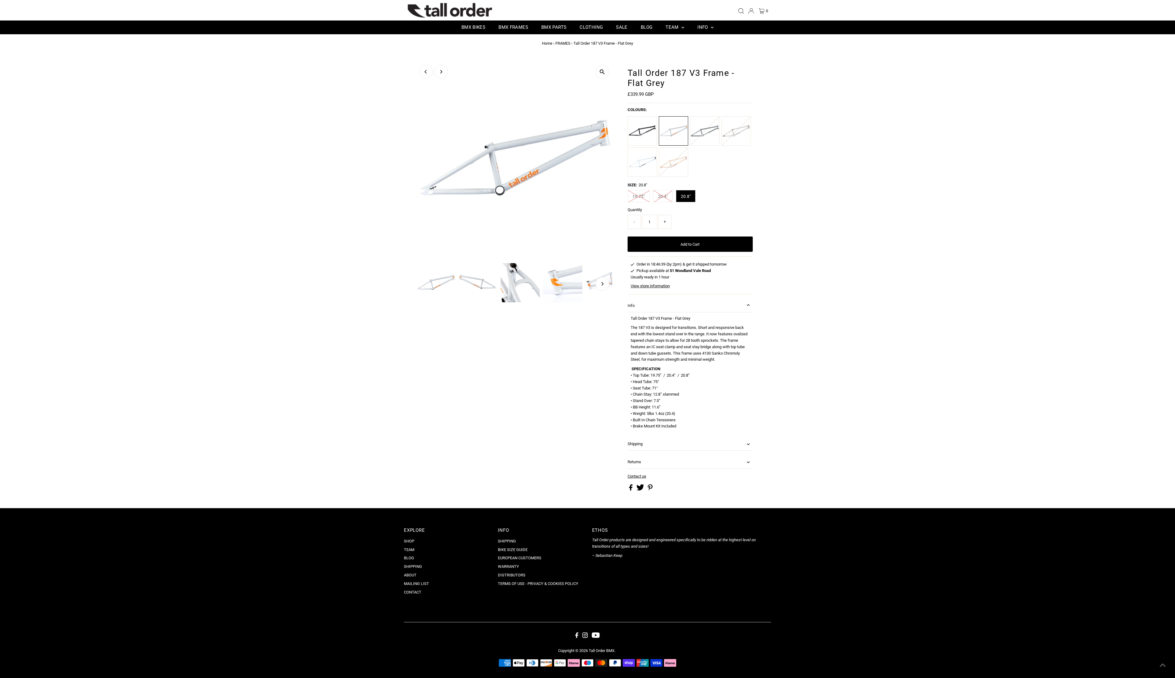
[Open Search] (741, 11)
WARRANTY (508, 566)
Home (547, 43)
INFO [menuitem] (703, 27)
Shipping (635, 443)
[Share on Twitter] (640, 489)
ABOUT (410, 575)
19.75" (638, 196)
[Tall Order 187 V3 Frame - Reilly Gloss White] (642, 162)
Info (631, 305)
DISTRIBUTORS (511, 575)
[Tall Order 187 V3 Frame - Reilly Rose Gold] (673, 162)
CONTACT (412, 592)
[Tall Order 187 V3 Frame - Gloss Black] (704, 131)
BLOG (409, 558)
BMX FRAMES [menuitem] (513, 27)
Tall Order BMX (601, 650)
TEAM (409, 549)
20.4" (663, 196)
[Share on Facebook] (631, 489)
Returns (634, 462)
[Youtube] (595, 636)
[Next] (441, 72)
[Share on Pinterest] (650, 489)
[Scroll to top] (1163, 666)
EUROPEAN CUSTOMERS (519, 558)
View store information (650, 286)
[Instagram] (585, 636)
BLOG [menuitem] (647, 27)
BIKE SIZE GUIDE (513, 549)
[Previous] (426, 72)
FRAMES (562, 43)
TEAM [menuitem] (673, 27)
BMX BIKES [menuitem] (473, 27)
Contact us (637, 476)
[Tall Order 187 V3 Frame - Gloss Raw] (736, 131)
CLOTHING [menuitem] (591, 27)
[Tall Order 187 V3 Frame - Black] (642, 131)
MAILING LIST (416, 583)
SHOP (409, 541)
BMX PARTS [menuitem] (553, 27)
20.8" (686, 196)
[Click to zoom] (602, 72)
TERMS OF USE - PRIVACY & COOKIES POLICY (538, 583)
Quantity (635, 209)
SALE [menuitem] (622, 27)
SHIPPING (413, 566)
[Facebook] (577, 636)
